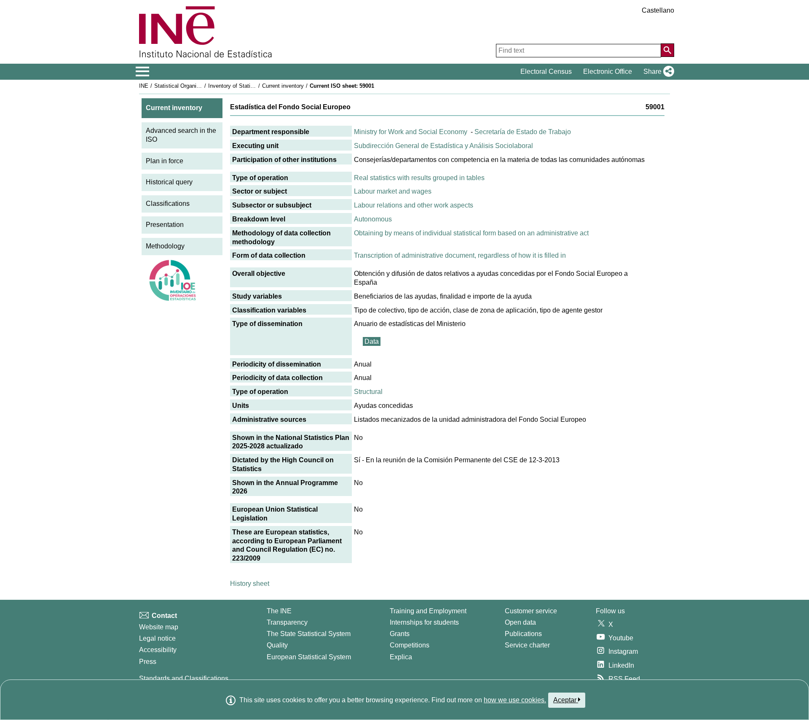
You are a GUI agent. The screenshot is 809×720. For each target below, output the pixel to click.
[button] (657, 71)
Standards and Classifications (183, 678)
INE (143, 86)
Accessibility (158, 649)
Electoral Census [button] (546, 71)
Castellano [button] (658, 10)
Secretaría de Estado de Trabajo (522, 131)
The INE (279, 611)
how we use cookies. (515, 700)
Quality (277, 645)
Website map (158, 627)
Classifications (168, 203)
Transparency (287, 622)
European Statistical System (309, 657)
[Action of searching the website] (667, 50)
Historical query (169, 182)
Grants (400, 633)
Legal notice (157, 638)
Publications (523, 633)
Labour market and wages (392, 191)
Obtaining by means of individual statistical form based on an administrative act (471, 233)
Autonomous (373, 219)
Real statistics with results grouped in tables (419, 177)
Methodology (165, 246)
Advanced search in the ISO (181, 135)
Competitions (409, 645)
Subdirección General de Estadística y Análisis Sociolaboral (443, 145)
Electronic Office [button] (607, 71)
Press (147, 661)
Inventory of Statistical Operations (250, 86)
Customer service (531, 611)
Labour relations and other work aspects (413, 205)
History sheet (249, 583)
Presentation (165, 224)
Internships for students (424, 622)
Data (371, 341)
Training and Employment (428, 611)
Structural (368, 391)
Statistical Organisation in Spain (193, 86)
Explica (401, 657)
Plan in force (164, 160)
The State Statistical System (309, 633)
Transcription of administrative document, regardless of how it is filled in (460, 255)
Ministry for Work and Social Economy (410, 131)
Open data (520, 622)
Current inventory (283, 86)
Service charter (527, 645)
